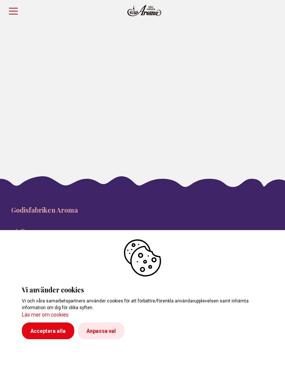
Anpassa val (101, 331)
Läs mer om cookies (45, 315)
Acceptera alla (48, 331)
